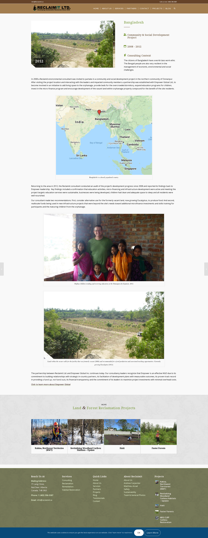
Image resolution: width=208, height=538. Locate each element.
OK (138, 532)
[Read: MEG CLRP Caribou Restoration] (157, 518)
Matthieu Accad (131, 486)
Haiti (122, 448)
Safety (127, 489)
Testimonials (99, 498)
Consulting (67, 480)
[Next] (109, 44)
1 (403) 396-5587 (45, 495)
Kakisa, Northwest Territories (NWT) (49, 449)
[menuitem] (37, 1)
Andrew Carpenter (132, 483)
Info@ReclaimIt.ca (37, 2)
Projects (96, 492)
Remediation (67, 486)
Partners (97, 489)
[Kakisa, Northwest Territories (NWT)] (49, 432)
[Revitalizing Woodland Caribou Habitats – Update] (86, 432)
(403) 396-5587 (172, 2)
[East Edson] (2, 269)
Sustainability (130, 492)
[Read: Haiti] (157, 506)
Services (96, 486)
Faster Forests (158, 448)
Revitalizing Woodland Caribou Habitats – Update (86, 449)
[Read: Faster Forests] (157, 512)
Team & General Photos (134, 495)
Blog (95, 495)
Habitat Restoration (71, 490)
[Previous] (36, 44)
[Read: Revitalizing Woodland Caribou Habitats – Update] (157, 494)
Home (95, 480)
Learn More (152, 532)
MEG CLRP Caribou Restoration (165, 520)
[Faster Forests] (158, 432)
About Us (97, 483)
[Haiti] (122, 432)
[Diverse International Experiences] (206, 269)
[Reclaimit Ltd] (51, 9)
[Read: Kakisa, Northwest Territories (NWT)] (157, 482)
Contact (96, 501)
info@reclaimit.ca (44, 500)
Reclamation (67, 483)
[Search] (174, 8)
